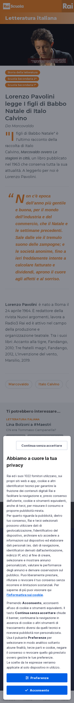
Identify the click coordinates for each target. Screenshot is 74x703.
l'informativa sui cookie (25, 595)
